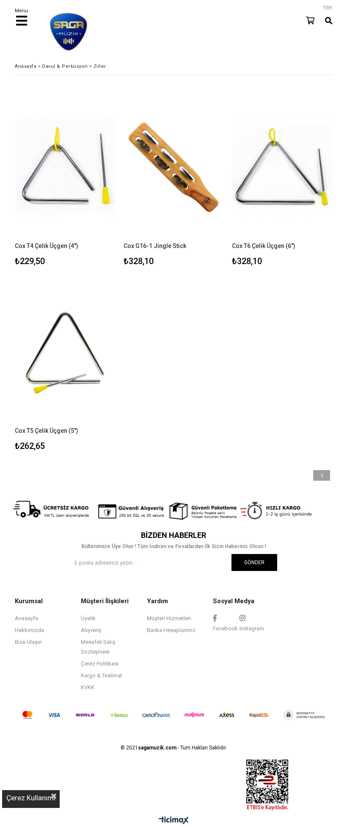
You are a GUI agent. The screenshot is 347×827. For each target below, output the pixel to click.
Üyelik (88, 618)
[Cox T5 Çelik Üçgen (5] (65, 352)
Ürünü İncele (87, 180)
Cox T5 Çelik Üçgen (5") (46, 430)
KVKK (87, 687)
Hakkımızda (29, 630)
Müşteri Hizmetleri (169, 618)
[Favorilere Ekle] (65, 180)
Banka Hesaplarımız (171, 630)
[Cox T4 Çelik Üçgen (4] (65, 167)
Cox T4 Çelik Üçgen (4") (46, 245)
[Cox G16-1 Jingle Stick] (174, 167)
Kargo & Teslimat (101, 675)
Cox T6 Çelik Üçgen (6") (263, 245)
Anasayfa (26, 618)
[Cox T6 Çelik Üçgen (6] (282, 167)
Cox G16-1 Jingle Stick (155, 245)
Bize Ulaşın (28, 642)
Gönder (254, 562)
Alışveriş (91, 630)
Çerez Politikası (99, 663)
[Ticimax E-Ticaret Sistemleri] (174, 820)
